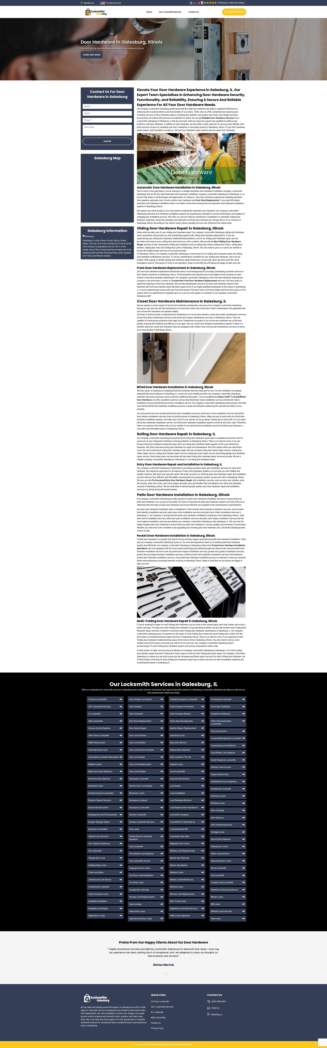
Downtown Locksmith (138, 779)
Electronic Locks (136, 793)
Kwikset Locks (176, 764)
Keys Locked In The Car (180, 757)
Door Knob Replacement (140, 721)
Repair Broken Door (220, 774)
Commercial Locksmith (98, 887)
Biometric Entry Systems (99, 779)
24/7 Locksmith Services (99, 706)
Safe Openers (217, 818)
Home (149, 12)
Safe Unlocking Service (221, 825)
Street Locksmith (218, 868)
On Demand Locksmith (221, 699)
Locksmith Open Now (179, 836)
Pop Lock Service (219, 731)
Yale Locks (216, 918)
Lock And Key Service (180, 779)
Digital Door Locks (96, 916)
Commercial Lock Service (100, 880)
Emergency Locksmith (139, 807)
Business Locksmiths (98, 829)
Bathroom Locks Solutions (100, 771)
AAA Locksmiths (95, 721)
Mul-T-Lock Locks (178, 901)
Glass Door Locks (137, 911)
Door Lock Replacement (140, 764)
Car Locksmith (94, 851)
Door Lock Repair (137, 757)
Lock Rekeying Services (181, 800)
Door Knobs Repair (137, 728)
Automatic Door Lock (97, 750)
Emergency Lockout (138, 800)
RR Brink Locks (218, 803)
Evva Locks (134, 829)
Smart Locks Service (220, 853)
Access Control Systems (99, 728)
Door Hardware (136, 714)
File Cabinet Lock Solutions (141, 853)
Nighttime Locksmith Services (183, 908)
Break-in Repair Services (99, 800)
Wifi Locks (215, 904)
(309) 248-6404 (236, 11)
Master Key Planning (179, 858)
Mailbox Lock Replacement (182, 851)
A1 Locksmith (94, 714)
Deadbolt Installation (97, 901)
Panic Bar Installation (221, 706)
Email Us (215, 1008)
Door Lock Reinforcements (141, 750)
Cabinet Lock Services (98, 836)
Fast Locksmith (136, 846)
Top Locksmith (217, 875)
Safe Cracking (217, 810)
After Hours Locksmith (98, 735)
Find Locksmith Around (139, 861)
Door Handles (135, 706)
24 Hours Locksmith (97, 699)
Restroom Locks (218, 796)
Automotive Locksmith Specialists (103, 757)
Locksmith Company (179, 815)
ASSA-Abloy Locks (96, 742)
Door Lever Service (137, 735)
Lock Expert (175, 786)
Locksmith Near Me (179, 829)
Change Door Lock (96, 858)
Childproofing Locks (97, 865)
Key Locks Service (178, 742)
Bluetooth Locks (95, 786)
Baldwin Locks (94, 764)
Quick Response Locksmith (223, 760)
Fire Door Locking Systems (141, 875)
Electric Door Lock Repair (140, 786)
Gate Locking (135, 904)
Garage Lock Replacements (142, 897)
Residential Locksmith (221, 789)
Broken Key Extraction (98, 807)
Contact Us (193, 12)
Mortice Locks (176, 887)
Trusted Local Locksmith (222, 882)
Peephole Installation (220, 714)
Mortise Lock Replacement (182, 894)
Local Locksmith (177, 771)
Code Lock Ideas (95, 872)
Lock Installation (177, 793)
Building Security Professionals (102, 815)
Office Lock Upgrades (180, 916)
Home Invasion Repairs (180, 714)
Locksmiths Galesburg (164, 1044)
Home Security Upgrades (181, 721)
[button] (159, 973)
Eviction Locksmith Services (141, 822)
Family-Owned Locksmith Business (140, 837)
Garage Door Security (139, 890)
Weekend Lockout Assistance (224, 890)
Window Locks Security (221, 911)
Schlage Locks (217, 832)
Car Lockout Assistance (99, 843)
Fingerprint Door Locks (139, 868)
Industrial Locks (177, 735)
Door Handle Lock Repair (140, 699)
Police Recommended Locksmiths (221, 722)
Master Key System (178, 865)
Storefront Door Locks (221, 861)
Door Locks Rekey (137, 771)
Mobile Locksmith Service (181, 880)
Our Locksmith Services (170, 12)
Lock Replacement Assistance (184, 807)
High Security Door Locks (140, 918)
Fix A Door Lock (136, 882)
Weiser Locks (217, 897)
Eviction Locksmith (137, 815)
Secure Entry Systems (221, 839)
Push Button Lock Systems (223, 753)
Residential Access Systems (224, 781)
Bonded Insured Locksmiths (101, 793)
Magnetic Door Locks (179, 843)
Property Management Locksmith (226, 738)
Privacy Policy (157, 1028)
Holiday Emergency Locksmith (183, 699)
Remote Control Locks (221, 767)
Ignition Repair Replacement (183, 728)
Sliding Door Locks (219, 846)
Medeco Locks (176, 872)
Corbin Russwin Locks (98, 894)
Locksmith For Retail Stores (182, 822)
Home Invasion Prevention (182, 706)
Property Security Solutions (223, 745)
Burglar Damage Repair (99, 822)
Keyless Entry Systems (180, 750)
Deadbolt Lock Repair (98, 908)
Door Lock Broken (137, 742)
